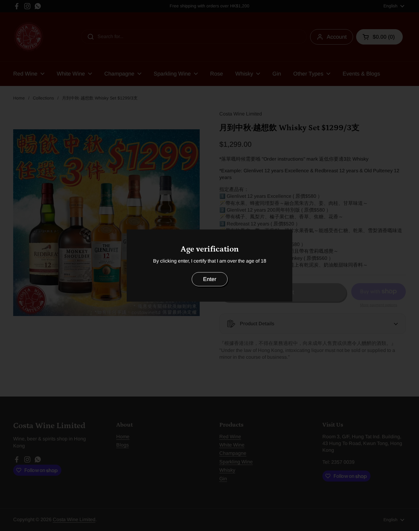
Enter (209, 279)
